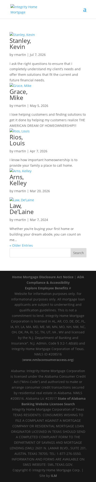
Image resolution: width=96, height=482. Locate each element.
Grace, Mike (18, 94)
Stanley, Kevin (20, 43)
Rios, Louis (17, 140)
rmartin (20, 54)
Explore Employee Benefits (46, 288)
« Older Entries (21, 245)
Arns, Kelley (18, 180)
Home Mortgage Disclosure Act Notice (42, 277)
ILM (54, 475)
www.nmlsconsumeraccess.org (48, 360)
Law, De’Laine (22, 208)
